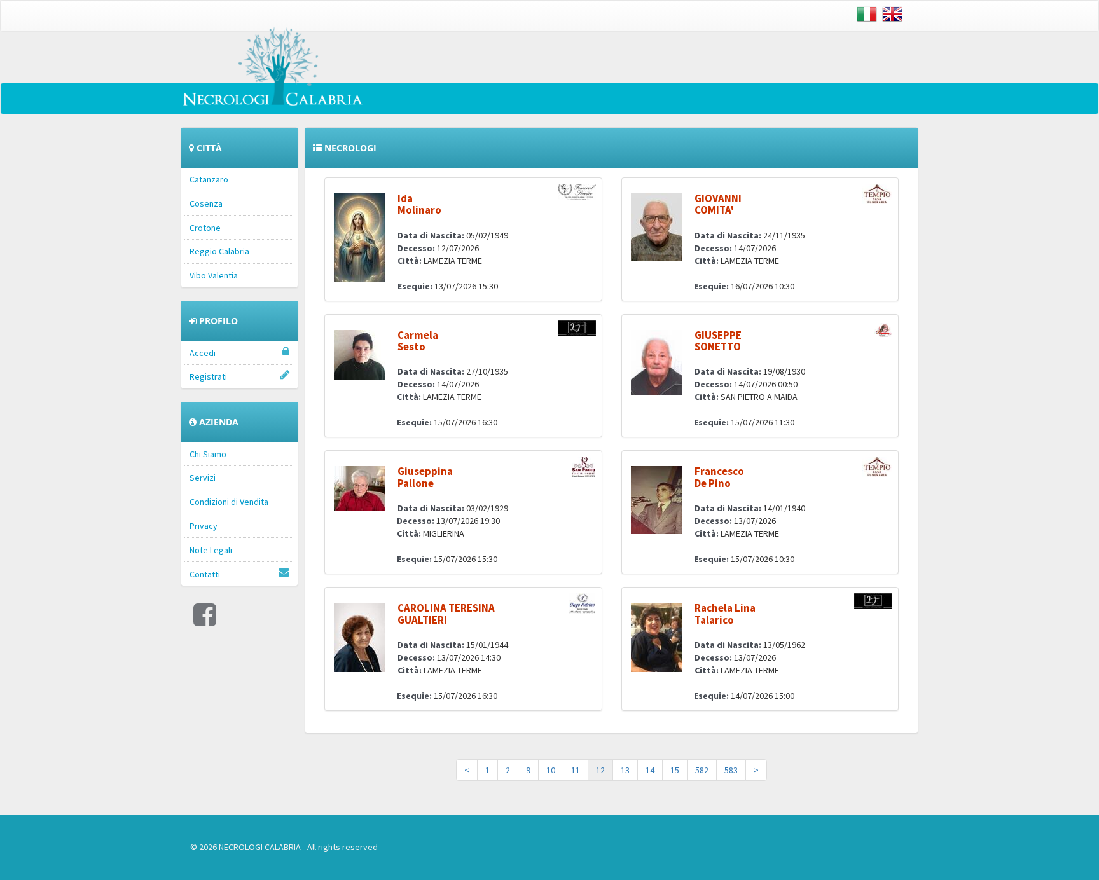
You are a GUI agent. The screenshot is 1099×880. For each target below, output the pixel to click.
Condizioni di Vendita (229, 501)
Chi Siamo (208, 454)
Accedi (203, 353)
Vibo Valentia (214, 275)
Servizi (203, 477)
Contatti (205, 574)
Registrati (208, 376)
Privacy (204, 526)
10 (550, 770)
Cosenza (206, 203)
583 (731, 770)
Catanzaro (209, 179)
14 (650, 770)
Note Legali (211, 550)
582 (701, 770)
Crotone (205, 227)
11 (575, 770)
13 (625, 770)
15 (674, 770)
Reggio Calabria (219, 251)
